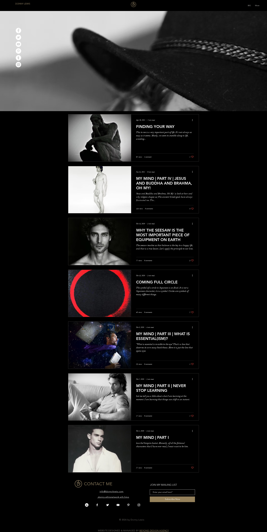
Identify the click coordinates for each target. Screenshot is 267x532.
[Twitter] (18, 37)
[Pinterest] (18, 51)
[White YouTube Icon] (118, 505)
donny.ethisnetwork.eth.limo (113, 497)
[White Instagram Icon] (139, 505)
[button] (249, 4)
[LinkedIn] (86, 505)
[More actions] (193, 120)
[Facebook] (18, 30)
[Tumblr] (18, 58)
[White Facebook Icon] (97, 505)
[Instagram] (18, 64)
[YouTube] (18, 44)
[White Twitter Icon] (107, 505)
